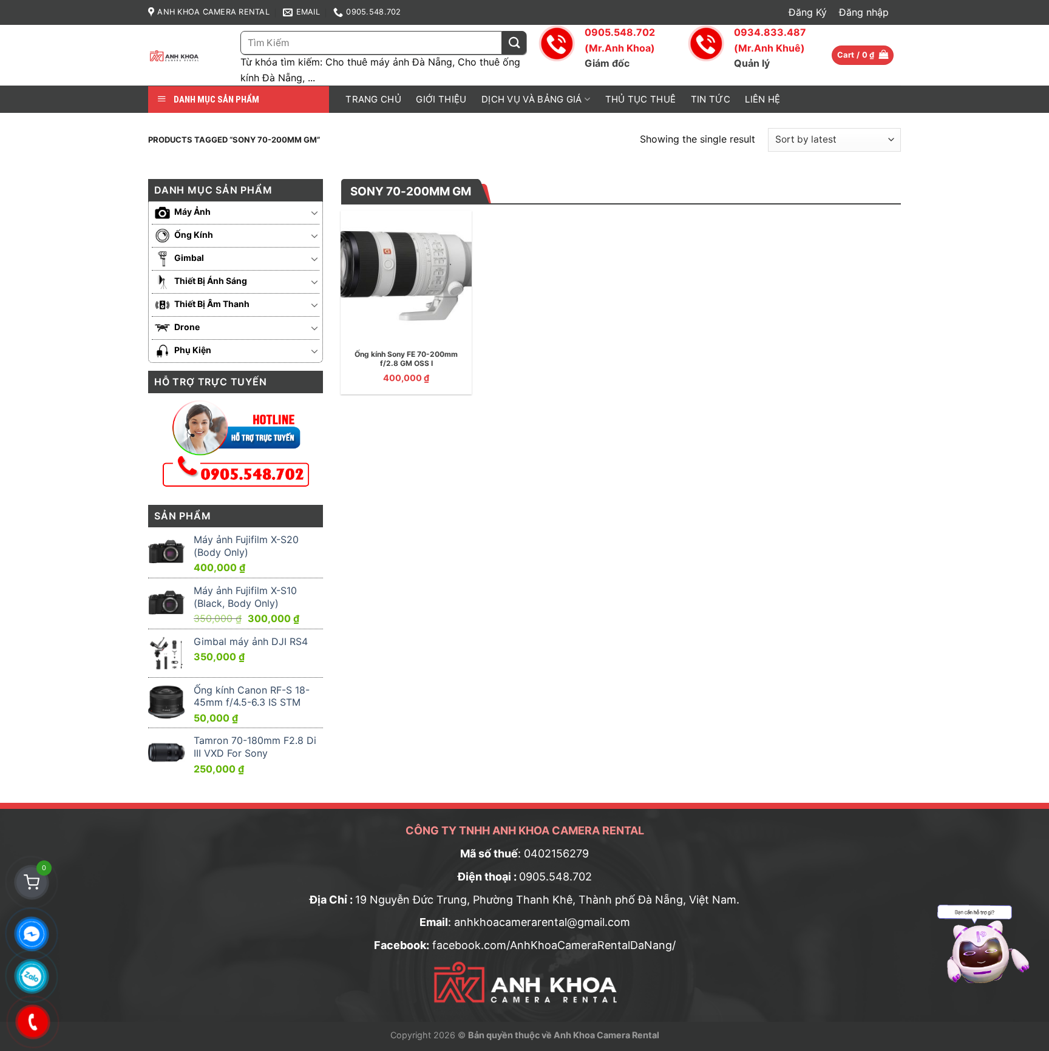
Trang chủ (373, 99)
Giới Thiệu (441, 99)
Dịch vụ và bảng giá (531, 99)
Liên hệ (762, 99)
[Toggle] (314, 212)
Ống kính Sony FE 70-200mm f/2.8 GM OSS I (406, 359)
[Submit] (514, 43)
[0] (31, 882)
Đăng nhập (864, 12)
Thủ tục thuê (640, 99)
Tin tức (710, 99)
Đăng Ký (808, 12)
